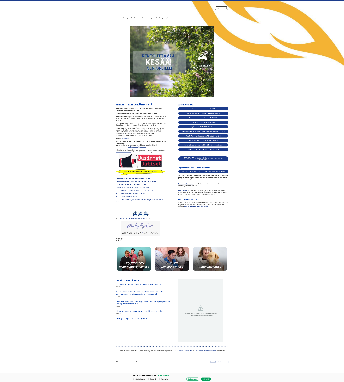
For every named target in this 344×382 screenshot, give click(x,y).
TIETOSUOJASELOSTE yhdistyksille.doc (132, 218)
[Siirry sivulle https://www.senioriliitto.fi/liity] (134, 259)
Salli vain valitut (193, 379)
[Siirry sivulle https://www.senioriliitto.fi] (172, 259)
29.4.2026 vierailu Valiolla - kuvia (126, 197)
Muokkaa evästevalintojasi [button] (204, 315)
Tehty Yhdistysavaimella (223, 361)
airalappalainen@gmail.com (137, 147)
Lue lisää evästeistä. (163, 375)
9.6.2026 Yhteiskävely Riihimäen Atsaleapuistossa (132, 187)
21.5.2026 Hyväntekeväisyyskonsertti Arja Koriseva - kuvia (135, 190)
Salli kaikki (205, 379)
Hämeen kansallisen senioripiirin (205, 351)
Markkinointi (164, 379)
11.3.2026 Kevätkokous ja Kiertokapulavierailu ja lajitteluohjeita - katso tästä (139, 200)
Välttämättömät (140, 379)
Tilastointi (153, 379)
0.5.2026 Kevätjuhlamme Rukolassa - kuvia (130, 193)
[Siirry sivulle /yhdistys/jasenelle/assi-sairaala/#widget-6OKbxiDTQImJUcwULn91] (140, 228)
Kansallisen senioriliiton (123, 152)
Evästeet (213, 362)
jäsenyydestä (126, 138)
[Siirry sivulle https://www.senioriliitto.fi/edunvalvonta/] (210, 259)
